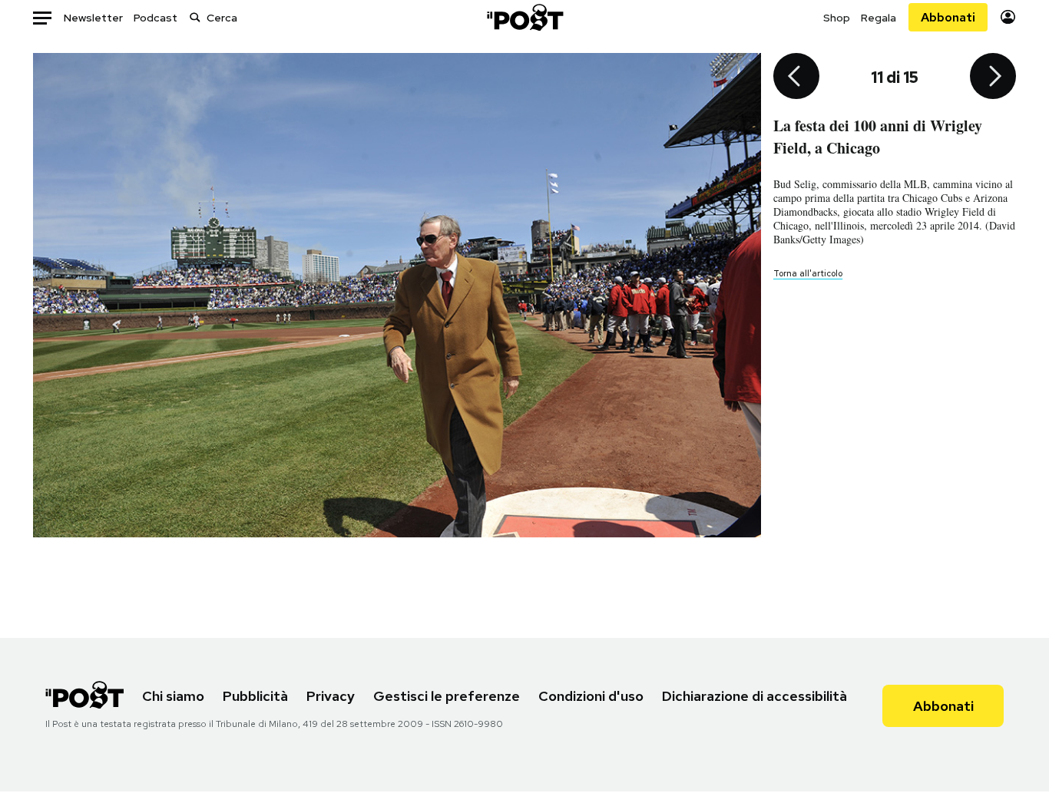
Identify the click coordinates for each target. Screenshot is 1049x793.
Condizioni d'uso (591, 696)
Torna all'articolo (807, 273)
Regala (878, 18)
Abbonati (948, 17)
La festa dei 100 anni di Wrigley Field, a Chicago (877, 136)
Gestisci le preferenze (446, 696)
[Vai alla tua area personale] (1008, 17)
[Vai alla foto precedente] (796, 77)
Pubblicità (255, 696)
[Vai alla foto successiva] (993, 77)
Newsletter (93, 18)
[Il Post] (524, 17)
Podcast (155, 18)
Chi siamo (173, 696)
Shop (836, 18)
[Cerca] (195, 17)
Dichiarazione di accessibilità (754, 696)
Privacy (330, 696)
